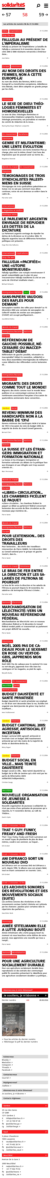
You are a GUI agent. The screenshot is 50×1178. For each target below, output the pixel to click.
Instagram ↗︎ (7, 1065)
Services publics (10, 690)
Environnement (9, 957)
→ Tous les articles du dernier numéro (18, 1039)
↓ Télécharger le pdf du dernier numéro (20, 1042)
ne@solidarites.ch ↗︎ (14, 1166)
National (27, 332)
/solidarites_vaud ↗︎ (14, 1150)
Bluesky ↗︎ (6, 1060)
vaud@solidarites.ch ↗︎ (15, 1142)
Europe (6, 66)
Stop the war (8, 35)
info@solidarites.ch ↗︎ (15, 1118)
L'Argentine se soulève (13, 210)
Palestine (7, 171)
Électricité (16, 603)
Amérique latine (10, 215)
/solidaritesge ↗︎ (13, 1127)
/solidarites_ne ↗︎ (13, 1175)
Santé (16, 686)
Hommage (7, 921)
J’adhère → (6, 1086)
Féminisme (16, 66)
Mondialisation (18, 953)
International (8, 206)
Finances (6, 681)
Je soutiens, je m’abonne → (21, 995)
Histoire (6, 445)
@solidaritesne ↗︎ (13, 1172)
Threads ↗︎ (6, 1068)
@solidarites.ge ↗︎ (13, 1124)
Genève (6, 408)
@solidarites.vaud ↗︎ (14, 1147)
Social (14, 408)
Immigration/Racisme (12, 292)
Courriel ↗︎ (6, 1078)
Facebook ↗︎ (7, 1070)
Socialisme (23, 134)
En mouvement (9, 134)
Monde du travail (10, 167)
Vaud (26, 292)
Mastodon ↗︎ (7, 1063)
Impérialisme (15, 31)
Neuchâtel (7, 686)
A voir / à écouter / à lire (14, 826)
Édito (5, 31)
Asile (33, 292)
